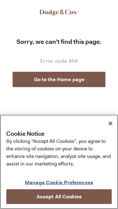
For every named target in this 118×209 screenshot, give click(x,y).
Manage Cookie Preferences (59, 182)
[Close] (110, 123)
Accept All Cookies (59, 196)
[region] (59, 162)
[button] (59, 79)
